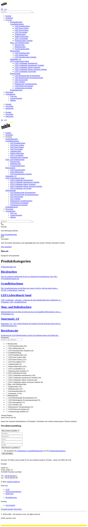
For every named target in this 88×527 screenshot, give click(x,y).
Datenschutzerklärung (57, 451)
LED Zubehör (20, 82)
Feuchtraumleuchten (22, 49)
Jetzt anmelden (6, 247)
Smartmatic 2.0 (15, 59)
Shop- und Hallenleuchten (19, 43)
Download (9, 92)
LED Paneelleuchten (22, 53)
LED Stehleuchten (21, 55)
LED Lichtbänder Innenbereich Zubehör (29, 65)
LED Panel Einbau (21, 30)
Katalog (8, 16)
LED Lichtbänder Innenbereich (26, 63)
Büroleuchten (15, 51)
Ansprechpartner (16, 98)
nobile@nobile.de (13, 482)
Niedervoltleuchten (21, 36)
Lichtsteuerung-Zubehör (23, 88)
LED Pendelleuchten (22, 26)
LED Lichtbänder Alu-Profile (25, 71)
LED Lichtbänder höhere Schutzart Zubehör (31, 69)
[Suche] (33, 12)
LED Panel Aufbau (22, 28)
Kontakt (8, 104)
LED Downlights (21, 32)
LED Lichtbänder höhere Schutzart (27, 67)
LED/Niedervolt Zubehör (24, 86)
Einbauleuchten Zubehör (24, 41)
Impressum (9, 108)
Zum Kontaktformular (9, 235)
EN (5, 10)
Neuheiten (9, 18)
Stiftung (13, 100)
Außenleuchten (20, 34)
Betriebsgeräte (15, 74)
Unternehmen (10, 94)
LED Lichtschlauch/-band (19, 61)
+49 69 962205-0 (10, 476)
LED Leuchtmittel (21, 38)
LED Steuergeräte (21, 80)
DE (2, 10)
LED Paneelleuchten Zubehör (25, 57)
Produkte (9, 20)
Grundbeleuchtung (17, 24)
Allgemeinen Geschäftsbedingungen (30, 451)
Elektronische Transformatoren (26, 84)
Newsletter (9, 106)
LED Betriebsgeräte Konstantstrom (27, 76)
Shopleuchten (20, 45)
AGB (8, 489)
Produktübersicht (16, 22)
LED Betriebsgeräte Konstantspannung (29, 78)
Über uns (13, 96)
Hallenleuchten (20, 47)
